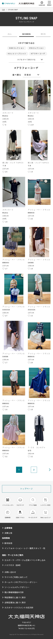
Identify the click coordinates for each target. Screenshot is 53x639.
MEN (43, 34)
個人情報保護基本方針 (14, 592)
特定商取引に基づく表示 (15, 597)
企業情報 (8, 528)
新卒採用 (8, 543)
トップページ (26, 488)
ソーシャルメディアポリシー (16, 587)
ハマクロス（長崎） (13, 565)
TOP (3, 10)
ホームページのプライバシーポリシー (20, 582)
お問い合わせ (10, 572)
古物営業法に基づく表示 (15, 602)
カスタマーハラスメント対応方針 (19, 607)
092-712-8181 (26, 628)
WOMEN (26, 34)
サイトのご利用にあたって (16, 577)
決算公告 (8, 533)
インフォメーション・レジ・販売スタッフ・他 (24, 548)
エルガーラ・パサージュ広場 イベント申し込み (24, 560)
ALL (10, 34)
